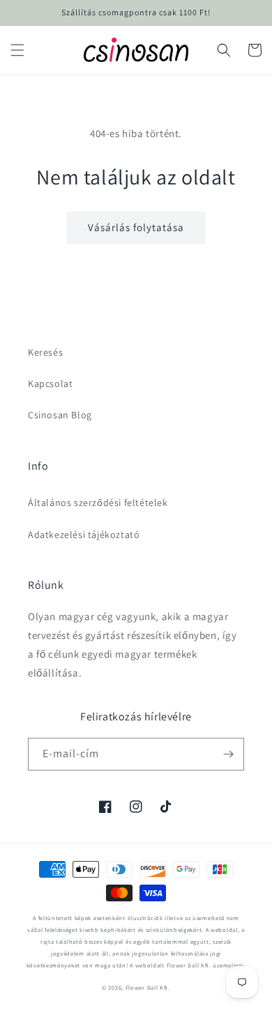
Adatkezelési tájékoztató (83, 534)
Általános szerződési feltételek (98, 502)
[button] (17, 50)
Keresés (45, 352)
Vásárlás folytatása (136, 227)
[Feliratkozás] (228, 754)
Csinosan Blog (60, 415)
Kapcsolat (50, 383)
